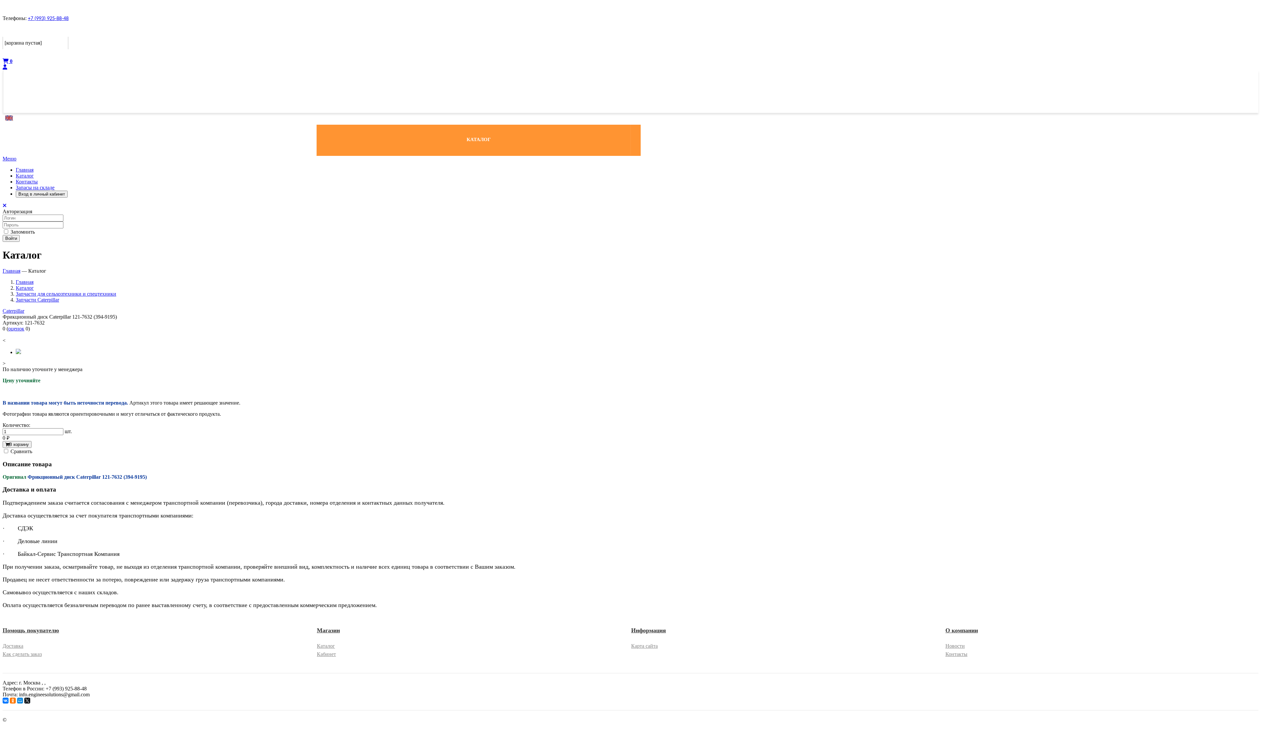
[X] (27, 701)
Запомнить (22, 232)
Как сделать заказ (22, 654)
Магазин (328, 630)
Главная (24, 170)
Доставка (13, 646)
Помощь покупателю (31, 630)
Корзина (14, 31)
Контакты (27, 181)
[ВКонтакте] (6, 701)
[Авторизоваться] (5, 67)
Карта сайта (644, 646)
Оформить (16, 53)
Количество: (16, 425)
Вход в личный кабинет (41, 194)
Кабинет (326, 654)
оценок (16, 328)
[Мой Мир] (20, 701)
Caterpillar (13, 311)
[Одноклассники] (13, 701)
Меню (9, 158)
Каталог (25, 176)
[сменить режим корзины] (64, 31)
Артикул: (13, 323)
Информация (648, 630)
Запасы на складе (35, 187)
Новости (955, 646)
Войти (11, 238)
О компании (961, 630)
